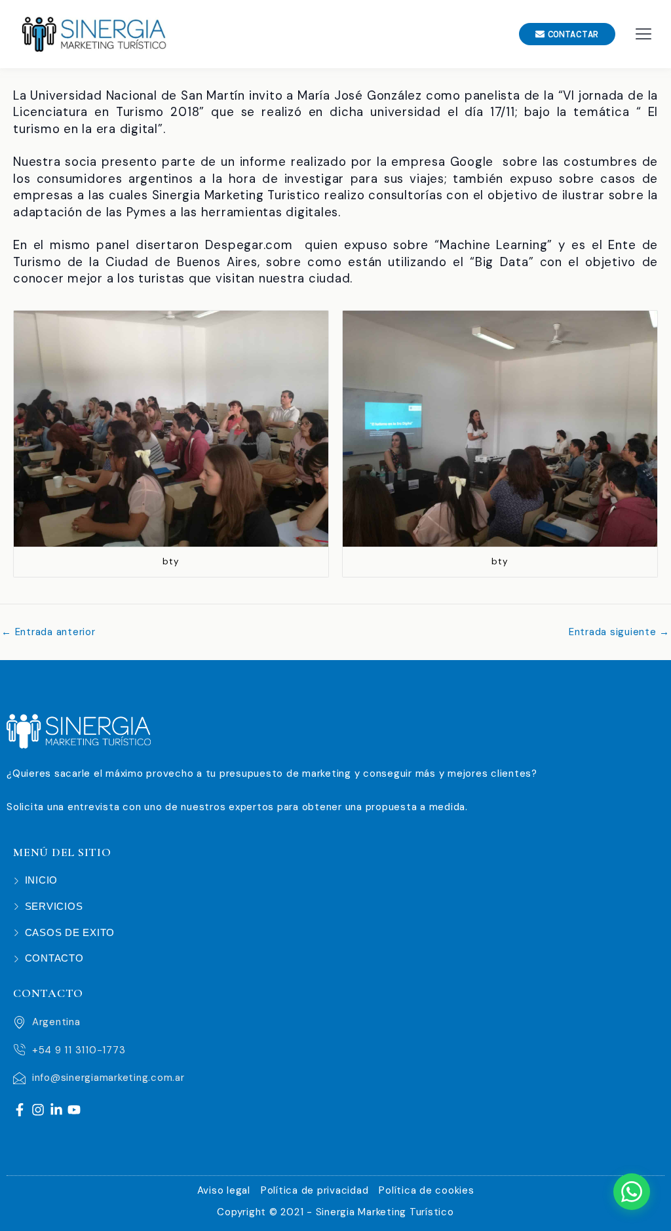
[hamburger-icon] (643, 33)
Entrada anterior (48, 632)
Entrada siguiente (619, 632)
